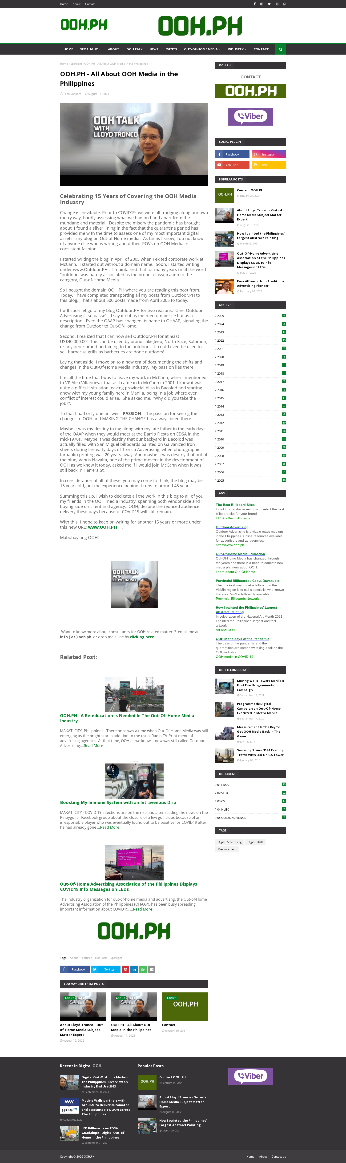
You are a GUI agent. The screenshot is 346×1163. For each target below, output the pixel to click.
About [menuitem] (113, 49)
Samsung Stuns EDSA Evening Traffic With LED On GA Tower (260, 752)
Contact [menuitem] (261, 49)
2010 (251, 439)
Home (64, 4)
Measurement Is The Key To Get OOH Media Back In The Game (258, 731)
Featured (86, 958)
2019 (251, 365)
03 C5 (251, 801)
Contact (90, 4)
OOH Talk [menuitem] (134, 49)
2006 (251, 472)
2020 (251, 357)
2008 (251, 456)
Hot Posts (101, 958)
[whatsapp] (284, 4)
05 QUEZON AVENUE (251, 817)
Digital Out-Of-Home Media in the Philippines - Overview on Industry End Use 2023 (105, 1081)
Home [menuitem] (68, 49)
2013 (251, 414)
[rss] (269, 165)
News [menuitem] (153, 49)
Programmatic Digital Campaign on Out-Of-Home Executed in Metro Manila (259, 708)
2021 (251, 349)
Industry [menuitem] (236, 49)
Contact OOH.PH (250, 190)
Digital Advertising (230, 842)
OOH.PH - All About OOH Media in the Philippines (131, 1027)
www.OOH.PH (102, 527)
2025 (251, 316)
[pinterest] (277, 4)
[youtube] (232, 165)
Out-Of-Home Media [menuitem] (201, 49)
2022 (251, 340)
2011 (251, 431)
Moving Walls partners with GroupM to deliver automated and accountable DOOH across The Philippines (106, 1107)
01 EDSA (251, 785)
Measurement (227, 849)
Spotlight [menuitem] (89, 49)
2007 (251, 464)
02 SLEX (251, 793)
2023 (251, 332)
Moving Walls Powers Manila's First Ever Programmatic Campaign (260, 685)
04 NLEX (251, 809)
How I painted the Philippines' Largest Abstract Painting (261, 235)
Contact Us (279, 1157)
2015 (251, 398)
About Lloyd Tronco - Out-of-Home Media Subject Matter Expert (82, 1030)
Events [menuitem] (171, 49)
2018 (251, 373)
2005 (251, 480)
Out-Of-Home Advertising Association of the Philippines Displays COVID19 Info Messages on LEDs (261, 260)
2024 (251, 324)
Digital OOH (255, 842)
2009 (251, 447)
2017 (251, 382)
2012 (251, 423)
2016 (251, 390)
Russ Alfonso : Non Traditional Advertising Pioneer (261, 283)
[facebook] (255, 4)
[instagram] (261, 4)
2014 (251, 406)
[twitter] (269, 4)
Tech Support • (73, 94)
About (76, 4)
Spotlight (76, 64)
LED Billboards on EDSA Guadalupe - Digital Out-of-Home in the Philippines (104, 1132)
